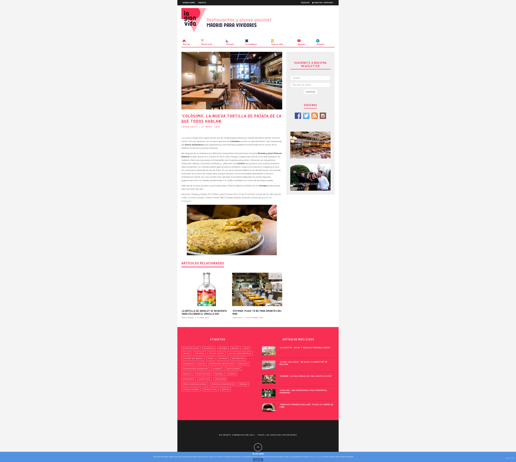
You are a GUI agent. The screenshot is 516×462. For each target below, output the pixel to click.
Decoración (238, 358)
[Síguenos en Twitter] (306, 116)
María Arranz (188, 318)
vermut (225, 389)
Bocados (301, 44)
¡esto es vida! (277, 44)
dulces (201, 363)
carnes (186, 353)
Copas (211, 358)
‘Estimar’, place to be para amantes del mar (257, 312)
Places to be (206, 44)
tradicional (210, 389)
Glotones (321, 44)
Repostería (188, 379)
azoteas (223, 348)
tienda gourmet (191, 389)
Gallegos (243, 363)
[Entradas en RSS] (314, 116)
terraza (243, 384)
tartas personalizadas (195, 384)
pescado (219, 374)
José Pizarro (233, 368)
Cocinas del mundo (193, 358)
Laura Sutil (189, 127)
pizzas (232, 374)
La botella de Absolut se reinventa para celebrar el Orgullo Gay (204, 312)
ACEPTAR (258, 460)
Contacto (202, 3)
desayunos (188, 363)
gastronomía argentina (195, 368)
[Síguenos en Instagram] (323, 116)
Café (246, 348)
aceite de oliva (191, 348)
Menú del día (203, 374)
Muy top (186, 44)
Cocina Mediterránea (240, 353)
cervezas (199, 353)
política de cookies (316, 457)
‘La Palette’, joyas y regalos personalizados (305, 347)
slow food (204, 379)
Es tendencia (251, 44)
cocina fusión (216, 353)
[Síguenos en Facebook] (298, 116)
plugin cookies (510, 458)
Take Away (220, 379)
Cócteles (222, 358)
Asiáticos (209, 348)
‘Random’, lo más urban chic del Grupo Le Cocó (306, 376)
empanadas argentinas (222, 363)
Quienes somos (189, 3)
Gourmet (230, 44)
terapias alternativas (223, 384)
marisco (187, 374)
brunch (235, 348)
